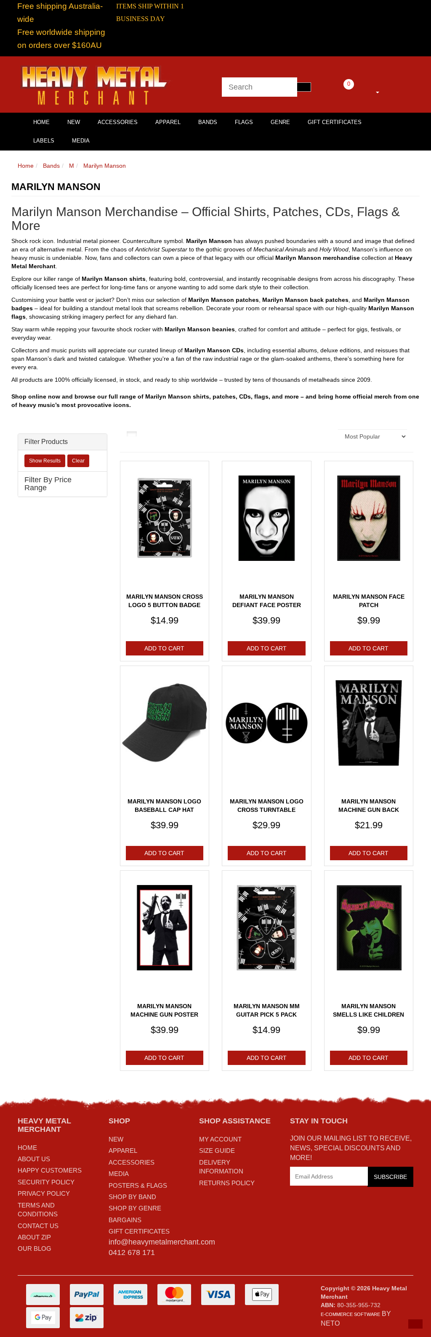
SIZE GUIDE (217, 1150)
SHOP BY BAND (132, 1196)
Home (26, 165)
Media (81, 140)
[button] (415, 1324)
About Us (34, 1159)
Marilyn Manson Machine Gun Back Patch (368, 809)
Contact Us (38, 1225)
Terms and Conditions (38, 1210)
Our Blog (34, 1248)
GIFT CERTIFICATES (139, 1231)
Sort (327, 436)
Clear (78, 461)
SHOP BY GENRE (135, 1208)
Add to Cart (164, 648)
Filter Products (46, 441)
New (73, 122)
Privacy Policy (44, 1193)
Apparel (168, 122)
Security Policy (46, 1182)
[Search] (304, 87)
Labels (43, 140)
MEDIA (119, 1173)
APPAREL (123, 1150)
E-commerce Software (350, 1314)
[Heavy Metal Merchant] (96, 84)
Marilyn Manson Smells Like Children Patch (368, 1014)
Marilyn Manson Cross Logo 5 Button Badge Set (164, 604)
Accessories (118, 122)
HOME (41, 122)
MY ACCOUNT (220, 1139)
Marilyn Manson (104, 165)
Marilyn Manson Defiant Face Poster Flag (266, 604)
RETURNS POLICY (227, 1182)
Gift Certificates (335, 122)
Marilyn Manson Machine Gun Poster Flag (164, 1014)
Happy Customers (50, 1170)
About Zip (34, 1237)
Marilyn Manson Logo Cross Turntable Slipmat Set (266, 809)
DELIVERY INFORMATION (221, 1167)
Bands (207, 122)
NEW (116, 1139)
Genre (280, 122)
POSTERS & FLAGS (138, 1185)
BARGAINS (125, 1219)
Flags (244, 122)
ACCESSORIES (131, 1162)
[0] (337, 90)
